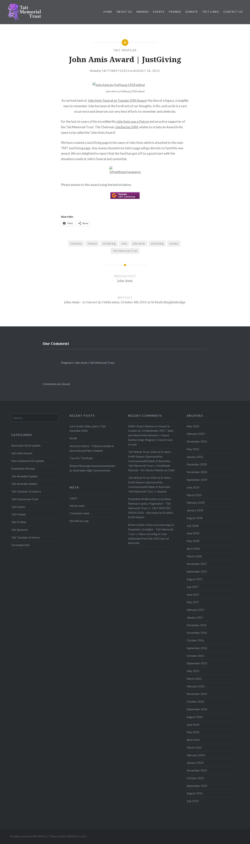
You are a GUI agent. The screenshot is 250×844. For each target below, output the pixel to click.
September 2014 (197, 709)
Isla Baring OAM (126, 127)
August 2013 (195, 793)
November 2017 (197, 563)
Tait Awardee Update (24, 483)
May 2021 (193, 449)
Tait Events (18, 506)
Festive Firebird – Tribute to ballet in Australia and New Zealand (92, 448)
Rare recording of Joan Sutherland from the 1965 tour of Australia (148, 538)
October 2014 (195, 701)
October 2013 (195, 778)
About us (124, 11)
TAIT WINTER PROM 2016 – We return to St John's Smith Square (150, 512)
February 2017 (196, 609)
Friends (175, 11)
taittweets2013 (115, 70)
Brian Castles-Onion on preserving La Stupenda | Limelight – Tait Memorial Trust (151, 529)
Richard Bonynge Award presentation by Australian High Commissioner (92, 468)
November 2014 (197, 693)
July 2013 (193, 801)
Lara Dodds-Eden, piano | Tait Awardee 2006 (88, 428)
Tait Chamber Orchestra (26, 491)
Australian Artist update (25, 445)
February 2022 (196, 433)
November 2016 (197, 632)
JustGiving (157, 243)
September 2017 (197, 571)
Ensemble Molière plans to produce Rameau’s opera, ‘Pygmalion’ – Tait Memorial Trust (149, 503)
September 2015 (197, 663)
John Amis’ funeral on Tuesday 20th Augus (117, 100)
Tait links (210, 11)
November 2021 (197, 441)
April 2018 (193, 548)
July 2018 (193, 525)
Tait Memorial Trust (125, 250)
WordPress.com (77, 836)
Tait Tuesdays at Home (25, 537)
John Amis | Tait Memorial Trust (94, 362)
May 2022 (193, 426)
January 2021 (195, 456)
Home (108, 11)
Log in (73, 498)
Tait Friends (18, 514)
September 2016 (197, 648)
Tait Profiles (125, 50)
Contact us (233, 11)
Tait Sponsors (19, 529)
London (173, 243)
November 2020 (197, 472)
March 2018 (194, 556)
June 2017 (193, 594)
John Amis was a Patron (132, 121)
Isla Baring (109, 243)
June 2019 (193, 487)
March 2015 (194, 678)
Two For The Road (81, 458)
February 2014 (196, 755)
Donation (76, 243)
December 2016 (197, 625)
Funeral (92, 243)
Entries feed (77, 505)
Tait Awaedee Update (24, 476)
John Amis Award (21, 453)
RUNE (73, 438)
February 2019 (196, 502)
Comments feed (79, 513)
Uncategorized (20, 545)
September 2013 (197, 785)
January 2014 (195, 762)
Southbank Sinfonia (23, 468)
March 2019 (194, 495)
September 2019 (197, 479)
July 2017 (193, 586)
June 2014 (193, 724)
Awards (142, 11)
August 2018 (195, 518)
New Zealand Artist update (27, 460)
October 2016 (195, 640)
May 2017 (193, 602)
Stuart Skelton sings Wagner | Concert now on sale (150, 440)
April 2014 (193, 739)
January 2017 (195, 617)
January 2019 (195, 510)
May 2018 (193, 541)
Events (158, 11)
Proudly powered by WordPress (28, 836)
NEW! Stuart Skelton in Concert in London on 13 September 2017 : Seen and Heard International (150, 431)
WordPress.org (79, 521)
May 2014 (193, 732)
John (124, 243)
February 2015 (196, 686)
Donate (192, 11)
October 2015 (195, 655)
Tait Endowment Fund (24, 499)
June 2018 (193, 533)
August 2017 (195, 579)
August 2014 (195, 717)
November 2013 (197, 770)
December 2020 (197, 464)
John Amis (139, 243)
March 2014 (194, 747)
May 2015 (193, 671)
